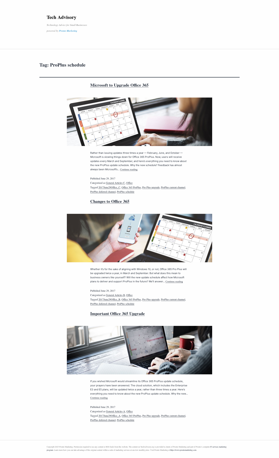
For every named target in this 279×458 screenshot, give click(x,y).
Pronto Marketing (68, 30)
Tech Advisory (61, 17)
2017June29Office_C (109, 187)
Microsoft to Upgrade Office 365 (119, 85)
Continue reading (129, 169)
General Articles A (115, 411)
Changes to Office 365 (109, 201)
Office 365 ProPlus (131, 187)
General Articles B (115, 295)
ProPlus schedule (125, 191)
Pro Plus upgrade (151, 187)
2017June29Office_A (109, 415)
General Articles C (115, 182)
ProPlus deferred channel (103, 191)
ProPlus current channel (173, 187)
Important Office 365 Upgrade (117, 313)
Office (129, 182)
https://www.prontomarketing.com (183, 450)
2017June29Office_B (109, 299)
